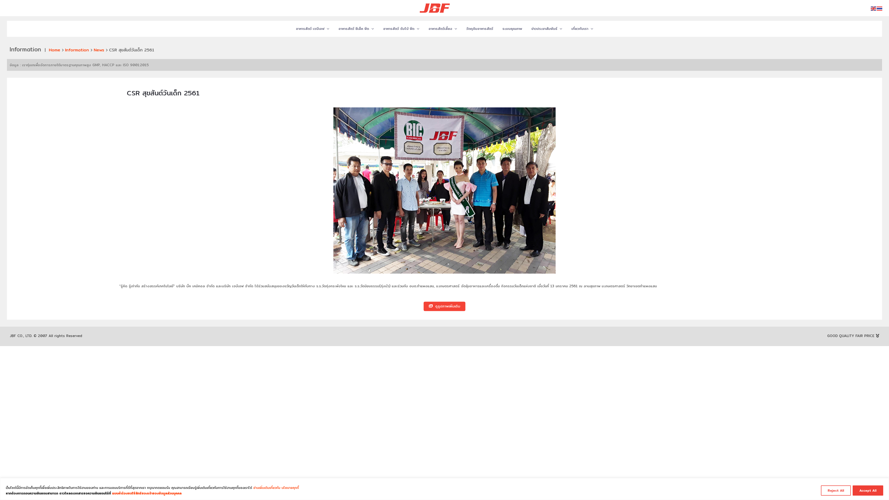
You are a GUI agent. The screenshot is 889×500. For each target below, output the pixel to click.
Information (77, 50)
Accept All (867, 490)
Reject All (836, 490)
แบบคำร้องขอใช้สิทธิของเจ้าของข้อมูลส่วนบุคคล (147, 493)
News (99, 50)
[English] (874, 8)
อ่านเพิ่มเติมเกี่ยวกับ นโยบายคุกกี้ (276, 487)
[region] (444, 489)
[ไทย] (880, 8)
